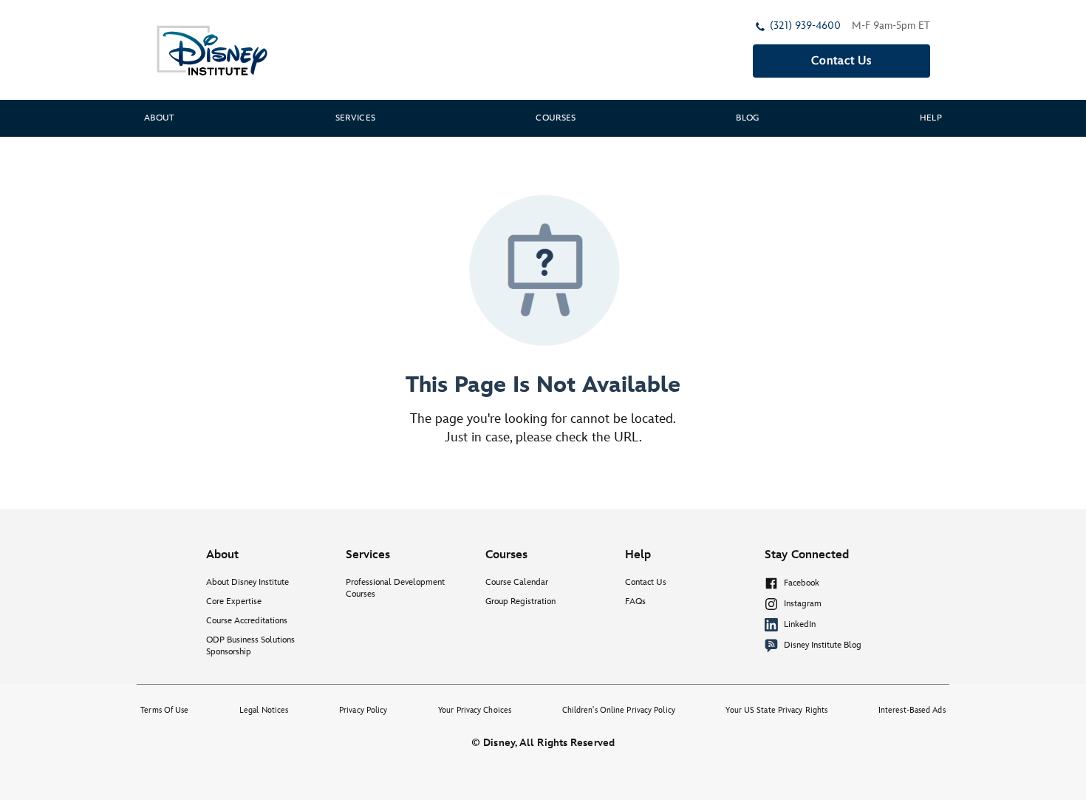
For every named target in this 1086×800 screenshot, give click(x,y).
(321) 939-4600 (805, 25)
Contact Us (841, 61)
